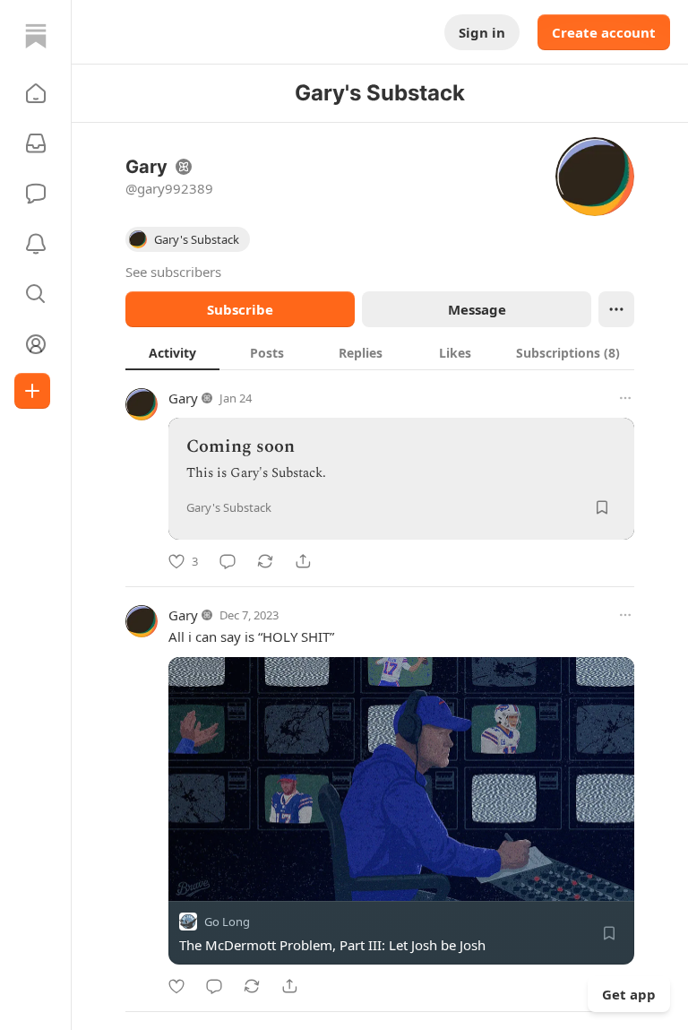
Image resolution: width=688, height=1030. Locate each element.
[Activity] (35, 243)
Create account (604, 32)
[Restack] (265, 561)
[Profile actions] (616, 309)
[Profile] (35, 344)
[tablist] (379, 352)
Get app (629, 994)
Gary (183, 398)
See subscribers (173, 272)
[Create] (32, 391)
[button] (35, 93)
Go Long (227, 921)
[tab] (172, 352)
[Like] (176, 986)
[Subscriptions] (35, 143)
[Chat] (35, 193)
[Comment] (227, 561)
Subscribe (240, 309)
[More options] (625, 398)
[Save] (602, 507)
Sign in (482, 32)
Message (477, 309)
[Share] (303, 561)
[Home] (35, 35)
